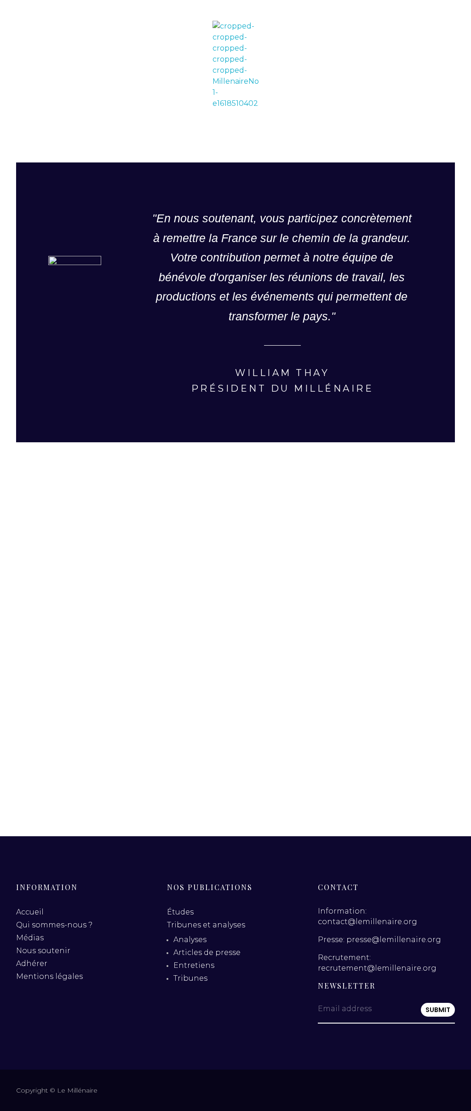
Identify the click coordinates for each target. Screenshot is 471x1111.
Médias (30, 937)
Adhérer (31, 963)
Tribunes (190, 978)
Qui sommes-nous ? (54, 924)
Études (180, 912)
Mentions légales (49, 976)
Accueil (30, 912)
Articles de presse (207, 952)
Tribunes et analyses (206, 924)
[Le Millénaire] (235, 65)
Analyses (190, 939)
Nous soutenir (43, 950)
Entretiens (193, 965)
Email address (345, 1008)
